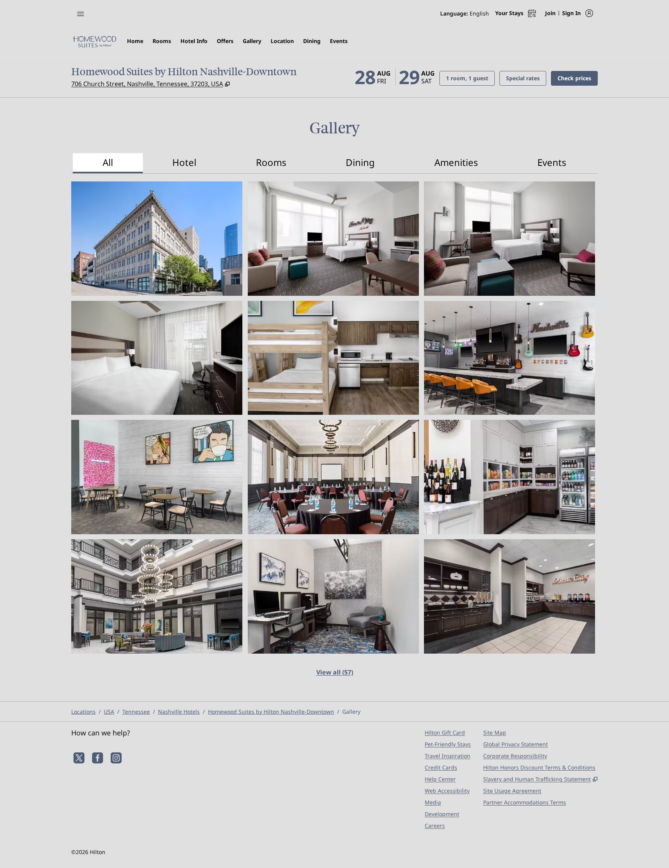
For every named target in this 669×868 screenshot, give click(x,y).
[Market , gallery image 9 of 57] (509, 477)
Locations (83, 711)
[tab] (108, 163)
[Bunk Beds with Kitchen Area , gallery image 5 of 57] (333, 358)
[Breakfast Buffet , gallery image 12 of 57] (509, 596)
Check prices (578, 78)
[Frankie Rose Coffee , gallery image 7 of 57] (156, 477)
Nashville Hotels (179, 711)
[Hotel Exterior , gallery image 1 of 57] (156, 238)
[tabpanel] (334, 433)
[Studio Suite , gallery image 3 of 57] (509, 238)
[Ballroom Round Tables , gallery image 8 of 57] (333, 477)
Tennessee (136, 711)
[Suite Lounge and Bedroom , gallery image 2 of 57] (333, 238)
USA (109, 711)
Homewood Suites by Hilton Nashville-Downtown (271, 711)
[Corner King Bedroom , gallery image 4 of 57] (156, 358)
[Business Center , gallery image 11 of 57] (333, 596)
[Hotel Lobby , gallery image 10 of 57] (156, 596)
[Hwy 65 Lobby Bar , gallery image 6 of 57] (509, 358)
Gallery (351, 711)
